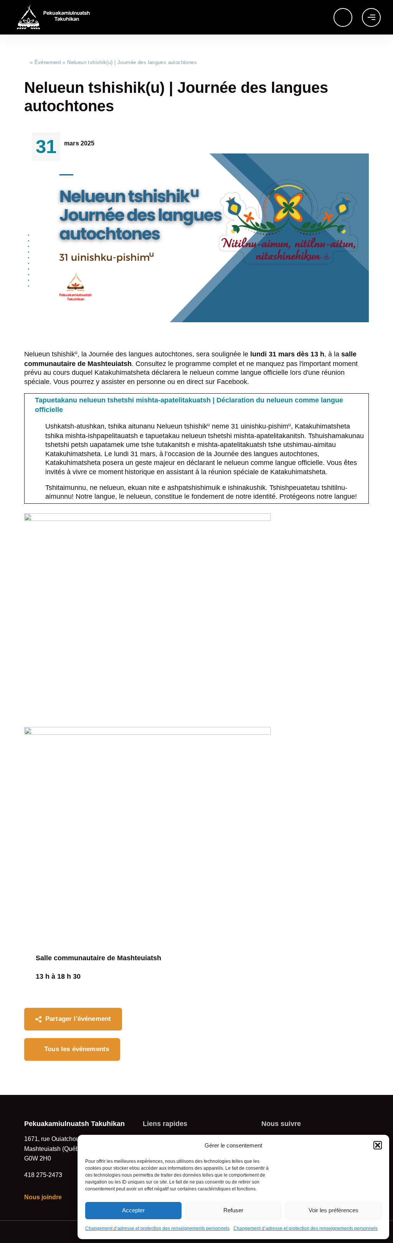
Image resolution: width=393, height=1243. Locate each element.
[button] (377, 1145)
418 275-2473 (43, 1175)
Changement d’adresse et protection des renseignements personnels (157, 1228)
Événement (48, 62)
